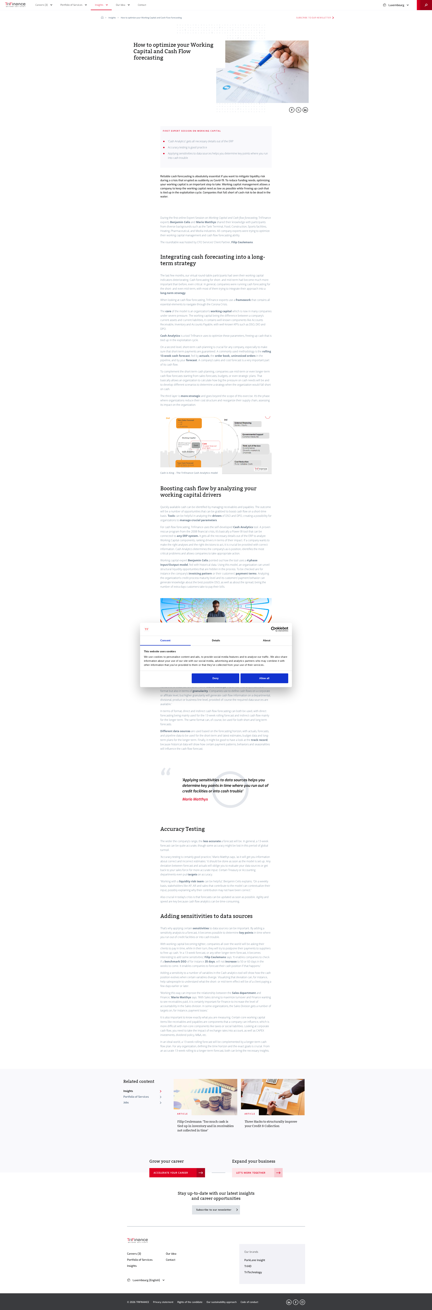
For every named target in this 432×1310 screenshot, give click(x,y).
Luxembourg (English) (146, 1280)
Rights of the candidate (189, 1302)
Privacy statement (163, 1302)
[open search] (424, 5)
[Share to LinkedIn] (305, 110)
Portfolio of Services (136, 1097)
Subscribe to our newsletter (313, 18)
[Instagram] (302, 1302)
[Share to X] (298, 110)
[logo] (15, 5)
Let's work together (251, 1172)
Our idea (171, 1253)
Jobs (126, 1102)
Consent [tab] (165, 640)
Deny (215, 678)
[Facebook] (295, 1302)
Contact (170, 1260)
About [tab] (266, 640)
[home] (103, 17)
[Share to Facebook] (291, 110)
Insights (112, 17)
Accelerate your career (171, 1172)
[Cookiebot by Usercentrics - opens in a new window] (273, 629)
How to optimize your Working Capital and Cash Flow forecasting (151, 17)
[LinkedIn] (289, 1302)
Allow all (264, 678)
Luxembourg (396, 5)
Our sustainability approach (222, 1302)
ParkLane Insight (254, 1260)
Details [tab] (216, 640)
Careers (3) (134, 1253)
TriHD (247, 1266)
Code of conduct (249, 1302)
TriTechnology (253, 1272)
